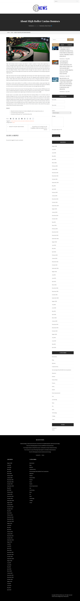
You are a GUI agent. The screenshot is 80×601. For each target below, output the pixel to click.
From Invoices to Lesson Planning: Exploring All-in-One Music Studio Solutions (40, 449)
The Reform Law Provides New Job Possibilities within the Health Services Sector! (39, 128)
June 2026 (54, 152)
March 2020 (54, 317)
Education (54, 373)
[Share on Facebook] (10, 119)
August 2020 (54, 301)
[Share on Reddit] (25, 119)
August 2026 (54, 146)
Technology (54, 412)
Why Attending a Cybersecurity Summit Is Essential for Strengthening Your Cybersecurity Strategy (66, 51)
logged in (13, 140)
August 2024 (54, 208)
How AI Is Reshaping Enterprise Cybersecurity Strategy (40, 451)
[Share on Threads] (30, 119)
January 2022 (54, 258)
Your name (54, 99)
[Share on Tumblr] (27, 119)
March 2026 (54, 162)
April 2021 (54, 281)
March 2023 (54, 225)
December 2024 (55, 199)
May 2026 (54, 156)
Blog (53, 360)
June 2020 (54, 307)
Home (53, 429)
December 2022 (55, 232)
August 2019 (54, 334)
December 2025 (55, 172)
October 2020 (54, 294)
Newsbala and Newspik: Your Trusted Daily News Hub (21, 114)
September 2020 (55, 298)
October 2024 (54, 202)
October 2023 (54, 218)
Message (53, 116)
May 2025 (54, 185)
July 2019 (54, 337)
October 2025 (54, 179)
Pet (52, 406)
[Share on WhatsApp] (19, 119)
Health (53, 389)
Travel (53, 419)
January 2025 (54, 195)
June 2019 (54, 340)
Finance (53, 383)
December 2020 (55, 288)
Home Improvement (56, 393)
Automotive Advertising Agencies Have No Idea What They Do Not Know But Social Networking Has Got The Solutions (66, 67)
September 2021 (55, 268)
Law (53, 396)
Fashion (53, 376)
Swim (53, 409)
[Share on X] (13, 119)
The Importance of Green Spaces (17, 112)
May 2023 (54, 222)
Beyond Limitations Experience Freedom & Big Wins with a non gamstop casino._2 (27, 111)
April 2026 (54, 159)
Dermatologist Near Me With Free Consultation (61, 370)
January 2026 (54, 169)
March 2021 (54, 284)
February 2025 (55, 192)
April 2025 (54, 189)
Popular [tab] (56, 44)
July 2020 (54, 304)
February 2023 (55, 228)
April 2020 (54, 314)
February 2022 (55, 255)
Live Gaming (54, 399)
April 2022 (54, 251)
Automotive (54, 356)
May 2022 (54, 248)
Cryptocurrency (55, 366)
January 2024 (54, 212)
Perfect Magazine (58, 596)
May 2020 (54, 311)
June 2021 (54, 278)
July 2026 (54, 149)
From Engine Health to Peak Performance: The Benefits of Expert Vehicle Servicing (40, 447)
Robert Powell (48, 25)
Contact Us (54, 428)
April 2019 (54, 347)
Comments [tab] (69, 44)
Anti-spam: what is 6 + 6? (57, 129)
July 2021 (54, 274)
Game (53, 386)
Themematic (66, 596)
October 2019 (54, 331)
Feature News (54, 379)
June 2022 (54, 245)
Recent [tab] (62, 44)
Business (54, 363)
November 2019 (55, 327)
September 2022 (55, 238)
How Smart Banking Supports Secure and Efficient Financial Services (40, 445)
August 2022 (54, 241)
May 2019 (54, 344)
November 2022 (55, 235)
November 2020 (55, 291)
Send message (56, 136)
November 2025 (55, 175)
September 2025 (55, 182)
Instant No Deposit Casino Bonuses (16, 126)
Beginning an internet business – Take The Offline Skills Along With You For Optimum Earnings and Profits (66, 83)
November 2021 (55, 261)
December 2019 (55, 324)
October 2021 (54, 265)
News (14, 122)
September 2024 (55, 205)
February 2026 (55, 166)
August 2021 (54, 271)
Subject (53, 110)
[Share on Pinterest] (22, 119)
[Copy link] (33, 119)
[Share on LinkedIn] (16, 119)
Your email (54, 105)
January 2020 (54, 321)
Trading (53, 416)
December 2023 (55, 215)
